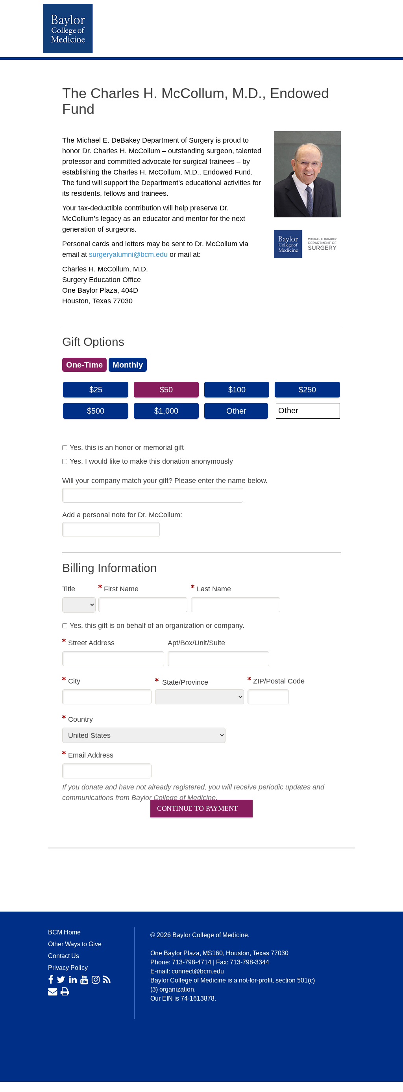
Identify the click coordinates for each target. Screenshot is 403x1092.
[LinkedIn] (73, 980)
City (74, 681)
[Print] (65, 991)
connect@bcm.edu (198, 971)
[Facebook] (50, 980)
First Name (121, 589)
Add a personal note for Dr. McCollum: (122, 515)
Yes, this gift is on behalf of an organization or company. (157, 626)
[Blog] (106, 980)
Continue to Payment (197, 808)
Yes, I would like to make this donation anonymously (151, 461)
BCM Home (64, 932)
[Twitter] (61, 980)
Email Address (90, 755)
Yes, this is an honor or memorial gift (127, 447)
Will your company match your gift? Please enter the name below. (165, 481)
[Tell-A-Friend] (52, 991)
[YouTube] (84, 980)
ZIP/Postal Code (279, 681)
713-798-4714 (191, 962)
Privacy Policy (68, 967)
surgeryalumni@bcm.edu (128, 254)
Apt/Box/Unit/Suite (196, 643)
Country (80, 719)
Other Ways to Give (75, 944)
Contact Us (63, 956)
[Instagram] (96, 980)
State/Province (185, 682)
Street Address (91, 643)
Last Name (214, 589)
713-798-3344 (249, 962)
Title (68, 589)
